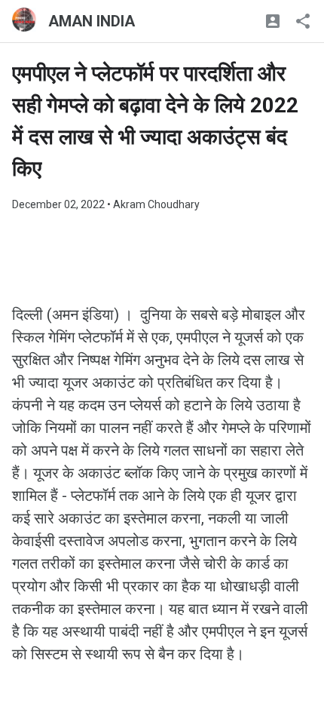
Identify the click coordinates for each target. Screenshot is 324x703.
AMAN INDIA (91, 21)
